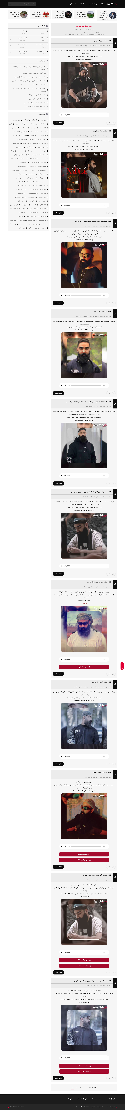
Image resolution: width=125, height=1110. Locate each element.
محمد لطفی (32, 174)
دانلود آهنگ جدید (93, 4)
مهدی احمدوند (42, 166)
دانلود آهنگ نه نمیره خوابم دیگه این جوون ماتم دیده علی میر (92, 981)
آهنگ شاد (82, 4)
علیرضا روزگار (30, 216)
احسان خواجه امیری (40, 124)
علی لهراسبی (43, 213)
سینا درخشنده (42, 197)
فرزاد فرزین (33, 209)
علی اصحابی (12, 220)
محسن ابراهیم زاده (41, 182)
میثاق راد (32, 166)
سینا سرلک (20, 193)
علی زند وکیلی (42, 220)
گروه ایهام (15, 136)
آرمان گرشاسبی (16, 120)
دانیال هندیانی (35, 155)
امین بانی (14, 128)
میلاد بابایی (13, 159)
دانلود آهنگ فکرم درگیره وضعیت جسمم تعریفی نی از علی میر (93, 221)
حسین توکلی (16, 143)
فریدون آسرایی (14, 205)
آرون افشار (43, 120)
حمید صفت (21, 151)
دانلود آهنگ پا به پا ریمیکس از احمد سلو (35, 107)
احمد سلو (29, 124)
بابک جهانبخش (42, 139)
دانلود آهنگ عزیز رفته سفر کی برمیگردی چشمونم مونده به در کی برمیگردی (29, 90)
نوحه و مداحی (21, 51)
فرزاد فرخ (24, 209)
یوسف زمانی (17, 155)
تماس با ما (70, 1099)
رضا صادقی (13, 224)
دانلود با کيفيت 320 (83, 860)
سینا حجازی (43, 193)
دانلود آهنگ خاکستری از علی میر (101, 682)
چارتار (12, 151)
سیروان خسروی (20, 189)
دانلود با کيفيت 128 (83, 854)
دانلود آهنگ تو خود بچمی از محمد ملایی (35, 103)
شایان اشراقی (20, 186)
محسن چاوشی (20, 178)
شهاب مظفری (42, 186)
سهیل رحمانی (42, 201)
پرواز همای (26, 143)
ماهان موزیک (109, 4)
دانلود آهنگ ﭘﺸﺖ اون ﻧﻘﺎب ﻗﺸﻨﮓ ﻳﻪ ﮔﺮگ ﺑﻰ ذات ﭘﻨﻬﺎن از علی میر (91, 492)
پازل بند (44, 143)
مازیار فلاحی (20, 182)
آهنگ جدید (102, 46)
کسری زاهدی (25, 205)
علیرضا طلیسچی (42, 216)
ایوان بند (24, 136)
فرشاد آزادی (43, 209)
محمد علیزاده (21, 174)
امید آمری (33, 128)
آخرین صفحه (92, 1088)
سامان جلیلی (21, 201)
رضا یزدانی (22, 224)
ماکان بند (29, 182)
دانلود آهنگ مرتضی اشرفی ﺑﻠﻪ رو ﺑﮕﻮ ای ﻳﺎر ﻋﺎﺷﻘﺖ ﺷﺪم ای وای (29, 81)
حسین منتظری (42, 147)
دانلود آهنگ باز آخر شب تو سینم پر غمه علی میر (96, 875)
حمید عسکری (19, 147)
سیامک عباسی (32, 189)
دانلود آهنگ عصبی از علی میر (102, 41)
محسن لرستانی (31, 178)
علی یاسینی (20, 216)
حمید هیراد (30, 151)
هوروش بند (33, 159)
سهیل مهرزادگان (19, 197)
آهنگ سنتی (22, 31)
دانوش (44, 155)
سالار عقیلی (32, 201)
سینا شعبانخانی (31, 193)
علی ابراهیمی (42, 224)
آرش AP (26, 120)
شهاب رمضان (31, 186)
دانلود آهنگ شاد (96, 1099)
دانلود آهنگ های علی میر (84, 26)
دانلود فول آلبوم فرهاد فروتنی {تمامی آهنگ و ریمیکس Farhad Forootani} (29, 68)
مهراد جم (43, 162)
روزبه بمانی (22, 228)
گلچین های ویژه (41, 51)
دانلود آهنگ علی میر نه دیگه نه (102, 772)
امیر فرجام (24, 132)
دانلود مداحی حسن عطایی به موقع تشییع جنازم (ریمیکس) (30, 77)
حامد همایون (30, 147)
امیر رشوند (33, 132)
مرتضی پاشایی (15, 170)
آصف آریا (34, 120)
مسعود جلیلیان (22, 166)
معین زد (25, 170)
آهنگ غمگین (73, 4)
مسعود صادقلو (42, 170)
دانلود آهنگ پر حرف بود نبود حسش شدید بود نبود (32, 85)
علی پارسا (22, 220)
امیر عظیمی (15, 132)
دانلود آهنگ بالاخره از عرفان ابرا (37, 95)
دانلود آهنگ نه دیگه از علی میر (102, 131)
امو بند (32, 136)
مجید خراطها (42, 174)
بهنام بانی (31, 139)
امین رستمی (43, 132)
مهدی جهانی (23, 162)
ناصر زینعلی (23, 159)
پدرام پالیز (35, 143)
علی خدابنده (31, 220)
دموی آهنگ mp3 (83, 667)
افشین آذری (43, 128)
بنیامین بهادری (21, 139)
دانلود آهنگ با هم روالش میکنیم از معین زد (34, 73)
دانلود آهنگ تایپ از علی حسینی (37, 99)
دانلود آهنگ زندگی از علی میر (102, 311)
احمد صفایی (19, 124)
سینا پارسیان (31, 197)
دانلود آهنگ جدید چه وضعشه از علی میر (99, 582)
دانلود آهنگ (58, 123)
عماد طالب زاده (14, 209)
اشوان (10, 124)
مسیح (32, 170)
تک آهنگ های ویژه (94, 46)
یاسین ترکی (43, 159)
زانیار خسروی (32, 224)
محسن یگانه (42, 178)
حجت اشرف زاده (41, 151)
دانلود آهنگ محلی (82, 1099)
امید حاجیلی (24, 128)
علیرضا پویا (22, 213)
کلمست (34, 205)
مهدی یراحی (34, 162)
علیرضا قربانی (32, 213)
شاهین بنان (43, 189)
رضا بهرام (43, 228)
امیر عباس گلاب (42, 136)
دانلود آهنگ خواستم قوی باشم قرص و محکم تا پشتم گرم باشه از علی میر (88, 402)
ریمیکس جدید (21, 45)
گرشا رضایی (43, 205)
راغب (25, 155)
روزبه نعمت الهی (33, 228)
